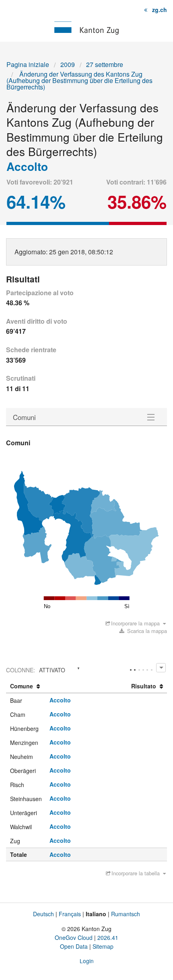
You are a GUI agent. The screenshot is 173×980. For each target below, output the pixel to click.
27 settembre (104, 64)
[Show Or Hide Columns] (160, 667)
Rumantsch (125, 914)
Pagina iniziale (27, 64)
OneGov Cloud (74, 937)
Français (70, 914)
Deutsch (43, 914)
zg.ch (159, 10)
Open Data (74, 946)
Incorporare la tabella (135, 873)
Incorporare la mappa (135, 623)
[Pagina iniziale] (86, 27)
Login (87, 961)
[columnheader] (26, 686)
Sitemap (103, 946)
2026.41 (107, 937)
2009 (67, 64)
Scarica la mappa (146, 631)
